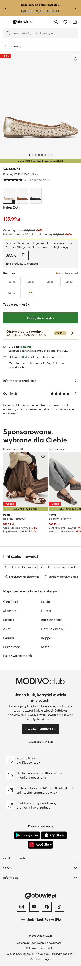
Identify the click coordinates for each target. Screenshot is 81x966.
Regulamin (22, 943)
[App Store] (54, 835)
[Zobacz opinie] (75, 393)
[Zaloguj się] (56, 22)
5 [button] (26, 180)
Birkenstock (11, 647)
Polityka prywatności (39, 948)
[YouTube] (34, 907)
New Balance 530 (54, 629)
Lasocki (11, 168)
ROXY (45, 647)
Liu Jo (45, 602)
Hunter (46, 611)
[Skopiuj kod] (24, 255)
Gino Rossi (10, 602)
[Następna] (75, 8)
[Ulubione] (65, 22)
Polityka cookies (62, 954)
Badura (8, 638)
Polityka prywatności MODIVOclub (27, 954)
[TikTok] (59, 907)
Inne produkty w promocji (22, 263)
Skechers (9, 611)
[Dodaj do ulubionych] (76, 58)
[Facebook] (47, 907)
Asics (6, 629)
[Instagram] (21, 907)
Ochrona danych (40, 959)
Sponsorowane (11, 448)
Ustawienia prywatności (47, 943)
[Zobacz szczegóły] (75, 380)
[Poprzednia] (5, 8)
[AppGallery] (40, 845)
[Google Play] (27, 835)
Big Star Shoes (51, 620)
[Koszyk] (74, 22)
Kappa (46, 638)
